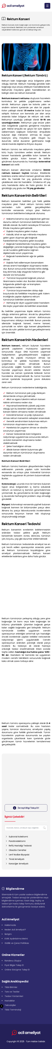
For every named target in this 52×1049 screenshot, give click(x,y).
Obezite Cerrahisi (17, 850)
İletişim (8, 934)
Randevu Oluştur (13, 960)
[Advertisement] (26, 587)
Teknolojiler (10, 1005)
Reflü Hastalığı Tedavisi (20, 845)
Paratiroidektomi (17, 841)
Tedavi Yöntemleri (14, 996)
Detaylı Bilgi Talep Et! (28, 808)
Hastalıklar (10, 1000)
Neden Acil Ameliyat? (15, 929)
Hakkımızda (10, 925)
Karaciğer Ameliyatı (18, 863)
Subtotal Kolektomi (18, 836)
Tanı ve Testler (12, 991)
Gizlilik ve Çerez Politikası (17, 943)
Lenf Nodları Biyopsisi (19, 854)
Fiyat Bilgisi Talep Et (14, 965)
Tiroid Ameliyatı (16, 859)
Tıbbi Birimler (11, 987)
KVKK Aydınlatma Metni (16, 938)
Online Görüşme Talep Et (17, 969)
